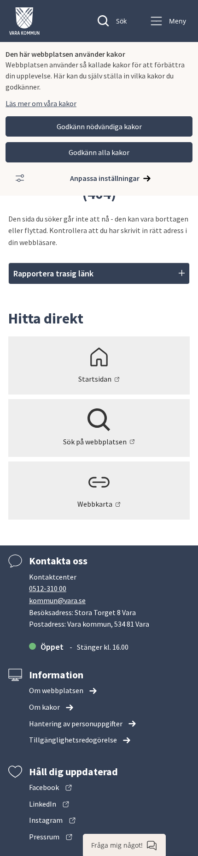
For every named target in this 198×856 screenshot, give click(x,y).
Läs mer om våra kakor (41, 103)
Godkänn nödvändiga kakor (99, 126)
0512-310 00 (47, 588)
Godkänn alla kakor (99, 152)
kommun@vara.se (57, 600)
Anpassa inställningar (105, 178)
